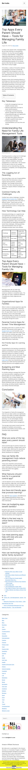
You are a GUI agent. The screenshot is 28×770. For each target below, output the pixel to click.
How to (4, 673)
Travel (3, 704)
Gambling (4, 651)
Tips (3, 702)
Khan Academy (13, 495)
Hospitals (4, 671)
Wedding (4, 708)
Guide (3, 658)
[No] (26, 765)
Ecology (4, 633)
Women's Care (6, 710)
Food (3, 647)
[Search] (23, 718)
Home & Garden (6, 669)
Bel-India (5, 3)
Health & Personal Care (8, 664)
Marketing (4, 677)
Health (3, 662)
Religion (4, 691)
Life (3, 675)
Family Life (6, 597)
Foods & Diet (5, 649)
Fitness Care (5, 644)
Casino (4, 629)
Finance (4, 642)
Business (4, 625)
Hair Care (4, 660)
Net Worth (4, 684)
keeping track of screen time (9, 199)
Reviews (4, 693)
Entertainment (5, 638)
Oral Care (4, 686)
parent (21, 597)
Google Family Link (7, 331)
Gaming (4, 653)
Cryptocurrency (6, 631)
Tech (5, 595)
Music (3, 682)
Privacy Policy (19, 767)
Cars (3, 627)
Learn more (5, 360)
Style (3, 697)
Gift (3, 655)
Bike (3, 620)
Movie (3, 680)
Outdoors (4, 688)
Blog (3, 622)
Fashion (4, 640)
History (4, 666)
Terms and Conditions (10, 767)
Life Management (14, 597)
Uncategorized (6, 706)
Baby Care (4, 618)
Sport (3, 695)
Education (4, 636)
